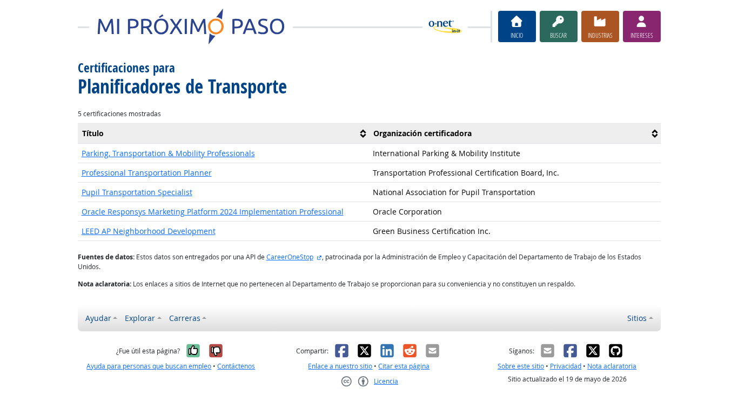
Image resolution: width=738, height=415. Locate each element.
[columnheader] (224, 133)
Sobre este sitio (521, 366)
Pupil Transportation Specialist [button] (137, 192)
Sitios (637, 318)
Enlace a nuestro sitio (340, 366)
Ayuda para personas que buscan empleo (148, 366)
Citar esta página (404, 366)
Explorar (140, 318)
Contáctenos (236, 366)
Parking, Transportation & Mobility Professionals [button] (168, 153)
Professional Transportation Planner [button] (147, 173)
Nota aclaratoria (611, 366)
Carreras (184, 318)
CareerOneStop (289, 257)
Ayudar (98, 318)
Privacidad (565, 366)
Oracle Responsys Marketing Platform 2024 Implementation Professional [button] (213, 211)
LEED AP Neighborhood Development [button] (149, 231)
